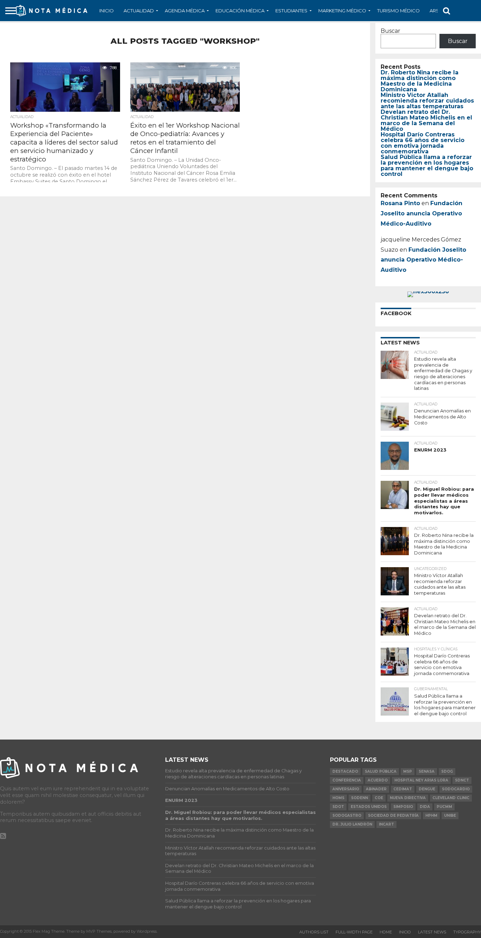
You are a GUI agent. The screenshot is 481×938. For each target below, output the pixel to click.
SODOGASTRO (346, 815)
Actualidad (139, 10)
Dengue (427, 789)
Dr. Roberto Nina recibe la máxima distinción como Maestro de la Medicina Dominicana (419, 81)
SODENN (359, 798)
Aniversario (345, 789)
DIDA (425, 806)
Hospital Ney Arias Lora (421, 780)
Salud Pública (380, 771)
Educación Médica (239, 10)
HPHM (431, 815)
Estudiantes (291, 10)
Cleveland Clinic (450, 798)
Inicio (106, 10)
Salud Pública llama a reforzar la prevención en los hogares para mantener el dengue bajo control (427, 165)
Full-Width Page (354, 932)
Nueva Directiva (408, 798)
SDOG (447, 771)
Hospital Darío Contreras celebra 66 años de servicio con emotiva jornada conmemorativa (422, 143)
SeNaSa (427, 771)
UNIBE (450, 815)
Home (386, 932)
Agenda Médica (185, 10)
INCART (386, 824)
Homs (338, 798)
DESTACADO (345, 771)
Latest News (432, 932)
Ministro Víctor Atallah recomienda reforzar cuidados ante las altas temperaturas (427, 101)
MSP (407, 771)
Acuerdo (378, 780)
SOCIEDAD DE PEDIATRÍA (393, 815)
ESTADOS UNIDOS (369, 806)
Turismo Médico (398, 10)
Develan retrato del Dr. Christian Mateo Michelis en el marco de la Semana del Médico (426, 120)
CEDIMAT (402, 789)
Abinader (376, 789)
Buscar (390, 30)
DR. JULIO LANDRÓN (352, 824)
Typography (467, 932)
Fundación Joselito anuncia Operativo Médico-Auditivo (421, 213)
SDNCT (462, 780)
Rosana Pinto (400, 203)
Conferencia (346, 780)
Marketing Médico (342, 10)
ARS (434, 10)
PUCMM (444, 806)
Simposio (403, 806)
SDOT (338, 806)
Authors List (314, 932)
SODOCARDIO (456, 789)
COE (379, 798)
